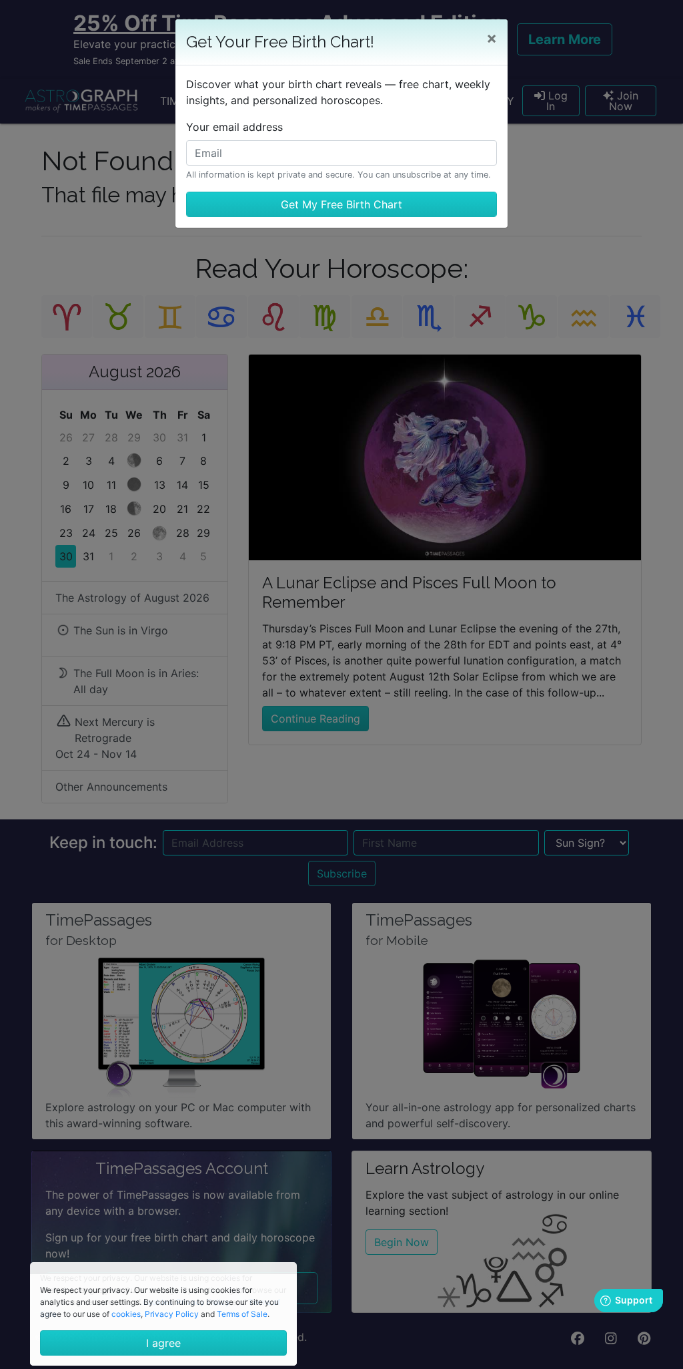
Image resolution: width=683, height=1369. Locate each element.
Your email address (234, 127)
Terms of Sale (242, 1314)
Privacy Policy (172, 1314)
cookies (126, 1314)
